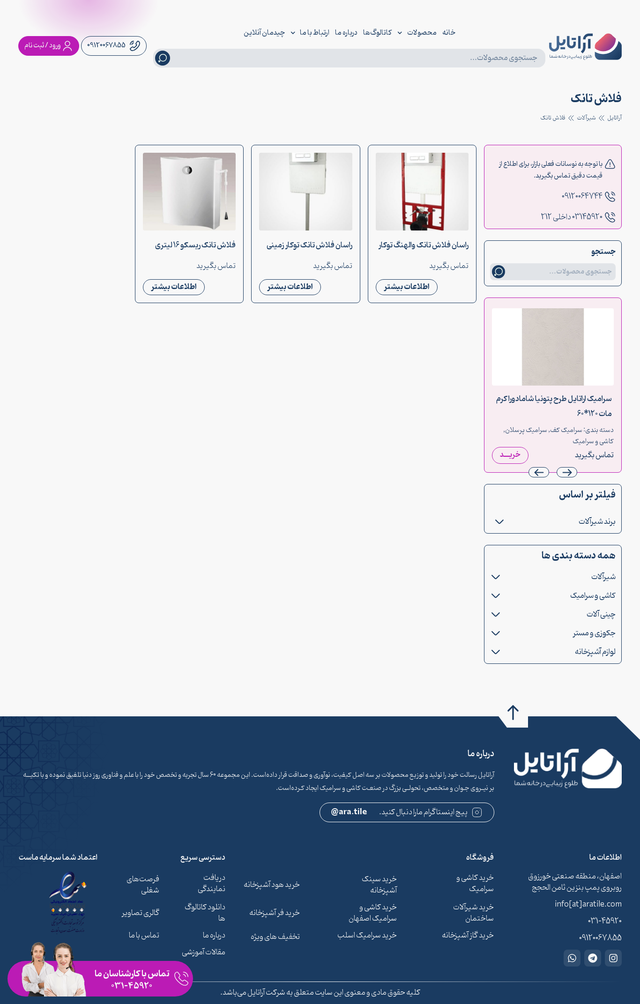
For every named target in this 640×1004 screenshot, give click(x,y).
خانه (448, 33)
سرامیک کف (566, 430)
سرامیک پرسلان (526, 430)
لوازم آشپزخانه (595, 652)
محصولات (422, 33)
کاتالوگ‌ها (377, 33)
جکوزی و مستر (594, 633)
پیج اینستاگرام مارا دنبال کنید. (399, 812)
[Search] (162, 58)
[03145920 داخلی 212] (610, 217)
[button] (538, 472)
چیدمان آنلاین (264, 33)
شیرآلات (586, 118)
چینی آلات (601, 614)
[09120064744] (610, 196)
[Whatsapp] (572, 958)
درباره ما (346, 33)
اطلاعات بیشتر (407, 287)
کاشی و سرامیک (593, 441)
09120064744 (582, 196)
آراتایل (614, 118)
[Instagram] (613, 958)
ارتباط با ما (314, 33)
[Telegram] (592, 958)
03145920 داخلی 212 (572, 217)
